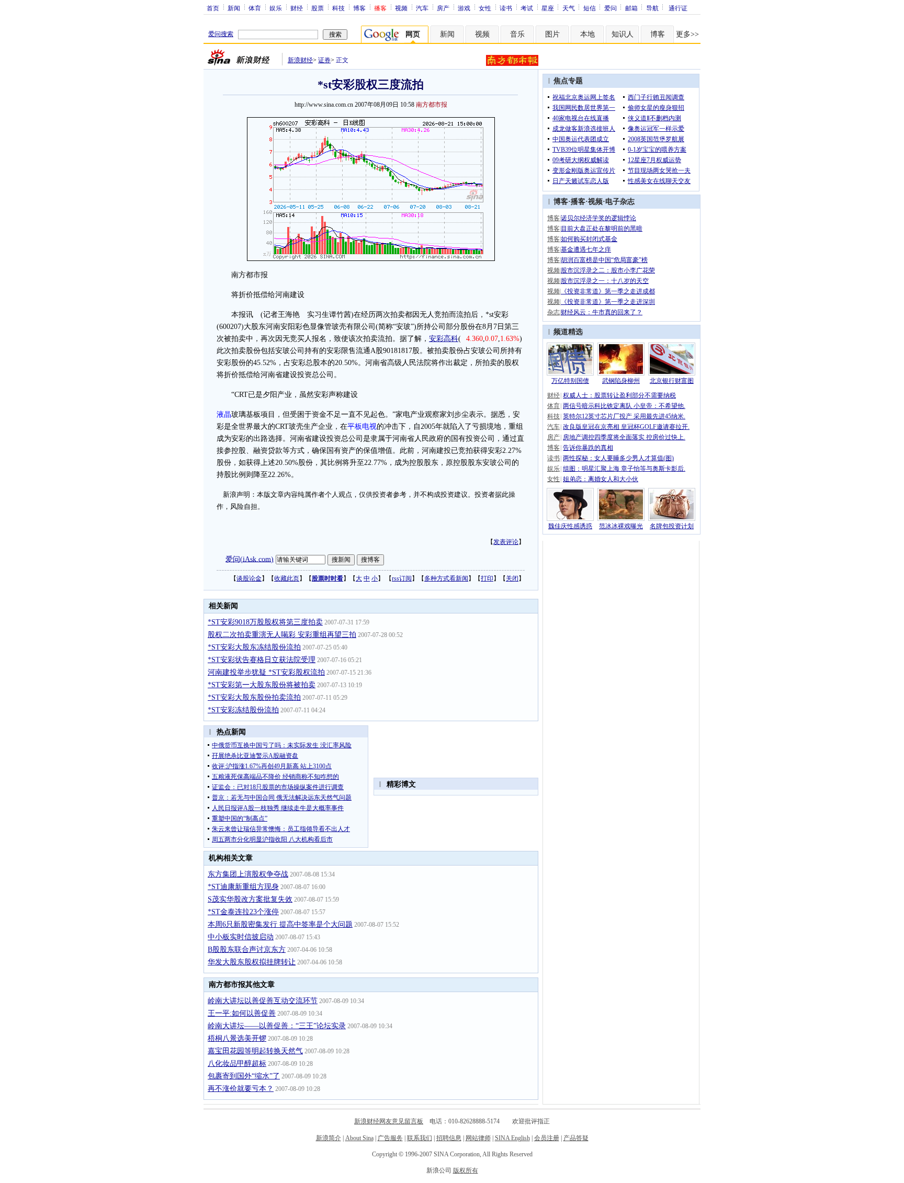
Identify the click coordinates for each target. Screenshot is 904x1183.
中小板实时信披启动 (241, 937)
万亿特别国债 (570, 380)
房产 (443, 8)
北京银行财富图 (672, 380)
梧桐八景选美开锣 (237, 1038)
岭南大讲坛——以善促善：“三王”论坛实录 (277, 1026)
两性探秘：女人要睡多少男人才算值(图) (618, 458)
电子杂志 (620, 202)
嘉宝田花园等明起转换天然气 (255, 1051)
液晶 (224, 414)
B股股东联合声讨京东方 (247, 949)
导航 (652, 8)
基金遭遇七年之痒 (586, 249)
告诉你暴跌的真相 (588, 447)
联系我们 (419, 1138)
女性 (485, 8)
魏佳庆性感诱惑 (570, 526)
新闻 (234, 8)
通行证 (678, 8)
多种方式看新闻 (446, 578)
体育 (254, 8)
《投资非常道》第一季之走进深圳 (608, 301)
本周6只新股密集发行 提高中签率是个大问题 (280, 924)
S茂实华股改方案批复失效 (250, 899)
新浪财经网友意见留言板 (388, 1121)
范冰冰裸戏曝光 (621, 526)
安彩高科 (443, 339)
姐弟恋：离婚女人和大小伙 (600, 479)
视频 (401, 8)
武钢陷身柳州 (621, 380)
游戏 (464, 8)
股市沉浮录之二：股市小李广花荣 (608, 270)
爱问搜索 (220, 34)
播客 (578, 202)
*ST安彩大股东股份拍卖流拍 (254, 697)
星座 (547, 8)
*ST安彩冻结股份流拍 (243, 710)
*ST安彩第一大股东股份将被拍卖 (261, 685)
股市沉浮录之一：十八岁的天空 (605, 281)
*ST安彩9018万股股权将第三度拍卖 (265, 622)
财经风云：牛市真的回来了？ (601, 312)
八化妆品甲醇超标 (237, 1063)
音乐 (517, 34)
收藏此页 (286, 578)
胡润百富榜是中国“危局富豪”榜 (604, 260)
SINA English (512, 1138)
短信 (589, 8)
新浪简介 (328, 1138)
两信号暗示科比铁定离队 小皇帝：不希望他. (624, 406)
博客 (359, 8)
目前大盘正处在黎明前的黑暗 (601, 228)
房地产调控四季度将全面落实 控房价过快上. (624, 437)
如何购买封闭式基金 (589, 239)
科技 (338, 8)
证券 (324, 60)
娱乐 (275, 8)
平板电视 (362, 426)
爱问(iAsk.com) (249, 559)
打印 (487, 578)
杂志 (553, 312)
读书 (506, 8)
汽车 (422, 8)
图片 (552, 34)
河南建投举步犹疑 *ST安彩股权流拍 (266, 672)
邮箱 (631, 8)
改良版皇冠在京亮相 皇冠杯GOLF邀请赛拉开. (626, 426)
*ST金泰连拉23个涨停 (243, 912)
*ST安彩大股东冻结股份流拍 (254, 647)
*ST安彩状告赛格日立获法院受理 (261, 660)
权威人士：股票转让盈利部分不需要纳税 (619, 395)
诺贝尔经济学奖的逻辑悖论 (598, 218)
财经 (296, 8)
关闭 (512, 578)
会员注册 (546, 1138)
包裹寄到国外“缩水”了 (244, 1076)
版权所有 (465, 1170)
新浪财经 (300, 60)
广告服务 (390, 1138)
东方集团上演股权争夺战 (248, 874)
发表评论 (505, 541)
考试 (527, 8)
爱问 (610, 8)
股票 (317, 8)
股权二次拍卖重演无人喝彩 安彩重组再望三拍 (282, 635)
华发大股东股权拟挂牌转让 (252, 962)
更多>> (687, 34)
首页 (213, 8)
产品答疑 (576, 1138)
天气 (568, 8)
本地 (587, 34)
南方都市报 (431, 104)
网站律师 (478, 1138)
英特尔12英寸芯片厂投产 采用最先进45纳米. (624, 416)
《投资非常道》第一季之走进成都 (608, 291)
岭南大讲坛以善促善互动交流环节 (263, 1001)
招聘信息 (448, 1138)
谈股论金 (249, 578)
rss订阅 (402, 578)
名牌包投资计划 (672, 526)
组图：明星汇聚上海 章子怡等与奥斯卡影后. (624, 468)
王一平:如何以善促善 (242, 1013)
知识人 (623, 34)
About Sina (359, 1138)
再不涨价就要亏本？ (241, 1089)
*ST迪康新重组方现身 (243, 887)
